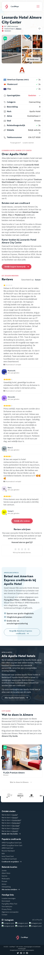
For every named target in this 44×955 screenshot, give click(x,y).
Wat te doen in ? (10, 815)
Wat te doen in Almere (19, 782)
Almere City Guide (10, 736)
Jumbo (4, 870)
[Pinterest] (21, 953)
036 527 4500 (34, 137)
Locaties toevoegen (9, 898)
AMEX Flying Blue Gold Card (11, 843)
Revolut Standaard (8, 851)
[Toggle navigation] (38, 6)
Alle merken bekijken (9, 889)
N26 (3, 853)
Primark (4, 881)
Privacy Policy (6, 909)
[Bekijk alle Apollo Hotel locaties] (22, 71)
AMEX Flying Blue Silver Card (12, 845)
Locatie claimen (28, 143)
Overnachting (34, 102)
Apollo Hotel (34, 111)
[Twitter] (18, 953)
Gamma (4, 876)
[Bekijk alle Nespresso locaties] (26, 796)
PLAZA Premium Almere (14, 772)
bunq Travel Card (8, 856)
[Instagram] (24, 953)
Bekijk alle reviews (22, 521)
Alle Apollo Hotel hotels (15, 698)
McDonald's (6, 879)
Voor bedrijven (7, 906)
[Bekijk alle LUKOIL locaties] (38, 796)
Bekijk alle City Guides (10, 834)
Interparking (6, 887)
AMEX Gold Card (7, 848)
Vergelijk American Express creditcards (20, 632)
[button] (5, 38)
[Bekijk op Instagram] (8, 926)
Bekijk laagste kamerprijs (15, 266)
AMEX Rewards (28, 600)
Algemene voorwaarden (10, 912)
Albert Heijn (6, 873)
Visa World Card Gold (9, 859)
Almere (18, 29)
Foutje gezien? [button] (15, 143)
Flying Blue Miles (11, 600)
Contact (4, 915)
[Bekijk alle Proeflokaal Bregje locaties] (15, 796)
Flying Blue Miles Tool (9, 904)
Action (4, 884)
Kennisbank (6, 901)
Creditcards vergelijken (10, 862)
